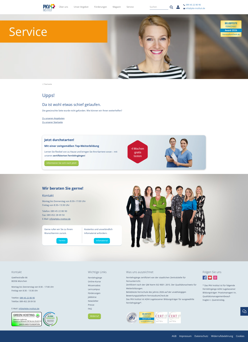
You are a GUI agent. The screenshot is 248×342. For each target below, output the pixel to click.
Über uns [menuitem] (63, 6)
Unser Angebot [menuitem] (81, 6)
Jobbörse (92, 297)
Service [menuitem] (130, 6)
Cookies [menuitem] (240, 336)
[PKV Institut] (49, 7)
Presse (91, 304)
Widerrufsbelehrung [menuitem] (222, 336)
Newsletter (93, 301)
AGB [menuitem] (174, 336)
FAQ (90, 308)
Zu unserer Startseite (52, 122)
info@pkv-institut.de (195, 8)
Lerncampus (94, 289)
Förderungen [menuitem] (100, 6)
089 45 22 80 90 (193, 4)
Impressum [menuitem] (185, 336)
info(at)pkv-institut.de (59, 218)
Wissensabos (94, 285)
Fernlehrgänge (95, 277)
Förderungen (94, 293)
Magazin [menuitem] (117, 6)
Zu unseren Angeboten (53, 118)
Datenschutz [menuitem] (201, 336)
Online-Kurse (94, 281)
